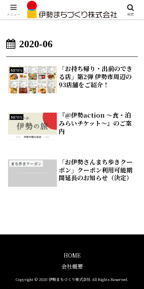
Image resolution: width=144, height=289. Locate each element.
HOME (72, 255)
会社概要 (72, 266)
